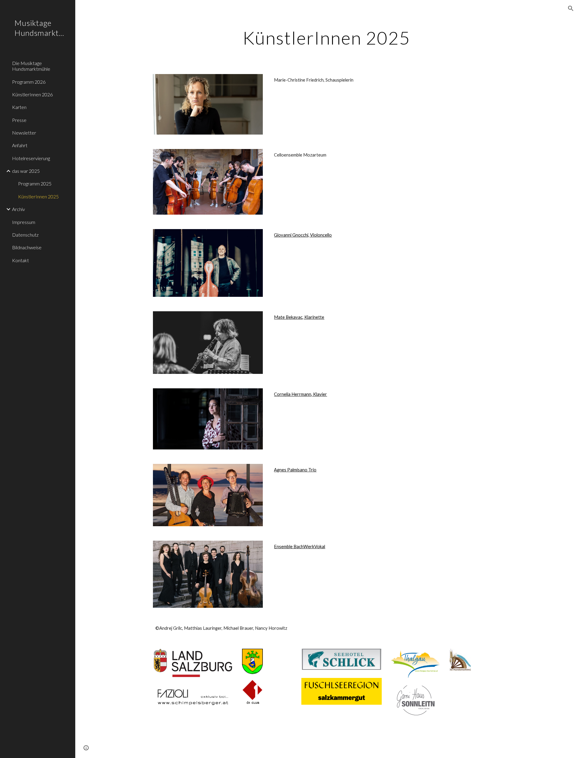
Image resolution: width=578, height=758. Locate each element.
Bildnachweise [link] (27, 247)
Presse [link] (19, 120)
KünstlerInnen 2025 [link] (38, 196)
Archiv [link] (18, 209)
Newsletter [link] (24, 132)
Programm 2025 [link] (34, 183)
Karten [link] (19, 107)
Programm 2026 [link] (28, 82)
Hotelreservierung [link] (31, 158)
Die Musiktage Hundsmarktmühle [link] (31, 66)
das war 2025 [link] (26, 171)
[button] (571, 8)
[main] (326, 37)
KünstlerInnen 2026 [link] (32, 94)
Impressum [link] (23, 222)
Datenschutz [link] (25, 235)
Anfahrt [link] (19, 145)
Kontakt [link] (20, 260)
